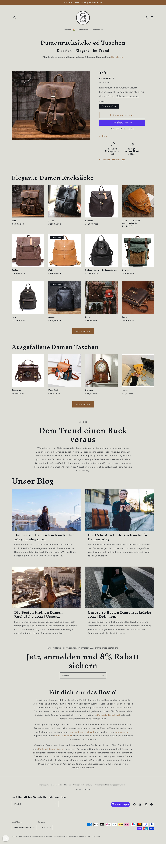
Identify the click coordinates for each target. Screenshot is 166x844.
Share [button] (104, 136)
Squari (125, 317)
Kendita (89, 221)
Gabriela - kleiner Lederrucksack (131, 222)
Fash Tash (53, 390)
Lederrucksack (122, 732)
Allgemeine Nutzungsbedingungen (110, 785)
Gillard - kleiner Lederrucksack (101, 270)
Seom (88, 317)
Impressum (44, 785)
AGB (88, 836)
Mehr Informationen (127, 96)
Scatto (15, 270)
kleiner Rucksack (63, 735)
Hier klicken (117, 57)
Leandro (52, 317)
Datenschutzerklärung (61, 785)
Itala (14, 317)
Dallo (51, 270)
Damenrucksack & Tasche (27, 836)
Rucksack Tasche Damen (51, 749)
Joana (51, 221)
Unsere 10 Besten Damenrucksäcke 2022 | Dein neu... (119, 614)
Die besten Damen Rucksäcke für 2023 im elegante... (44, 537)
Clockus (89, 390)
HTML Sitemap (83, 789)
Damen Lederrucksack (108, 715)
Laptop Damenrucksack (82, 732)
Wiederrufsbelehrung (82, 785)
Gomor (125, 270)
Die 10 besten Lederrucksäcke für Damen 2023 (118, 537)
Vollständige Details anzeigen (112, 160)
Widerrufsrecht (59, 836)
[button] (14, 17)
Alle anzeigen (83, 331)
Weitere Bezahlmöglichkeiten (122, 129)
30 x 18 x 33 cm (109, 106)
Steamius (16, 390)
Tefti (14, 221)
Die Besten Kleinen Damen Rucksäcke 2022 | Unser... (38, 614)
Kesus (125, 390)
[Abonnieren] (103, 675)
